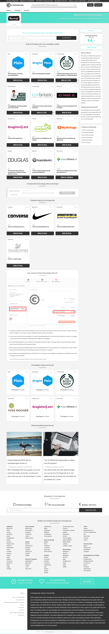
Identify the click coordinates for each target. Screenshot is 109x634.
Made (45, 528)
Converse (10, 207)
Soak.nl (9, 555)
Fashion (46, 555)
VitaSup (34, 118)
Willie (8, 565)
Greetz (8, 540)
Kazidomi (34, 151)
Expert (8, 536)
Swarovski (10, 239)
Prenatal (9, 551)
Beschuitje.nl (28, 530)
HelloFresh (28, 534)
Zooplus (9, 569)
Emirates (27, 547)
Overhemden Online (68, 526)
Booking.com (29, 546)
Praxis (8, 549)
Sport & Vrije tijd (49, 540)
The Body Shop (60, 54)
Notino (85, 565)
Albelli (85, 546)
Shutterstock (87, 547)
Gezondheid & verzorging (91, 555)
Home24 (9, 546)
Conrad (9, 532)
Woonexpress (48, 536)
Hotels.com (28, 551)
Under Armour (48, 551)
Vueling (27, 553)
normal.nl (91, 30)
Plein (9, 54)
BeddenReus (29, 561)
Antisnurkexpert (12, 86)
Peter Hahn (87, 536)
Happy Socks (10, 544)
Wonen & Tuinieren (31, 559)
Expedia (27, 549)
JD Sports (47, 547)
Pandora (65, 528)
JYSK (26, 567)
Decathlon (47, 546)
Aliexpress (66, 551)
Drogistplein (35, 54)
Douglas (10, 151)
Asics (45, 544)
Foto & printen (88, 544)
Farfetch (46, 561)
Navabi (46, 572)
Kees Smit (28, 569)
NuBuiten (46, 532)
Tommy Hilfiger (67, 538)
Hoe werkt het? (20, 600)
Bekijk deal (18, 80)
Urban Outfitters (67, 540)
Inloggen (90, 5)
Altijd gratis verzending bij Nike (27, 1)
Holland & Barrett (88, 561)
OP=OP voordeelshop (90, 532)
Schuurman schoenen (69, 530)
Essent (27, 565)
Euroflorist (9, 534)
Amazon (65, 553)
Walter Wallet (66, 542)
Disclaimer (21, 607)
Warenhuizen (67, 549)
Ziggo (8, 567)
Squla (8, 557)
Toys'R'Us (9, 563)
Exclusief (26, 10)
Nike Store (34, 207)
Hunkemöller (10, 547)
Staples (9, 559)
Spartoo (65, 532)
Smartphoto (87, 549)
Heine (64, 563)
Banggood (66, 555)
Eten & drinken (29, 526)
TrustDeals (21, 615)
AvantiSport (60, 207)
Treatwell (86, 567)
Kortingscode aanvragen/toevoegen (14, 602)
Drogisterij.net (11, 118)
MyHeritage (59, 118)
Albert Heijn (28, 528)
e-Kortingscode (49, 632)
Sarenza (9, 553)
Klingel (46, 570)
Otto (85, 534)
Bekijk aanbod (67, 177)
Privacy (22, 605)
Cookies (21, 610)
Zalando (65, 544)
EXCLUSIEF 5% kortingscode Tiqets (44, 1)
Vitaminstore (87, 569)
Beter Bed (28, 563)
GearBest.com (67, 561)
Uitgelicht (9, 526)
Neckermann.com (88, 530)
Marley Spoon (29, 538)
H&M (64, 565)
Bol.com (65, 557)
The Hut (86, 538)
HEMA (64, 567)
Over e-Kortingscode (18, 597)
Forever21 (47, 563)
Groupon (9, 542)
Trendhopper (47, 534)
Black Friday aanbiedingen (17, 612)
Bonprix (46, 557)
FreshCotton (47, 565)
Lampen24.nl (47, 526)
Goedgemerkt (10, 538)
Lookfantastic (35, 86)
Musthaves (47, 530)
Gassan (46, 569)
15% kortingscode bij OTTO (94, 1)
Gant (45, 567)
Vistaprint (86, 551)
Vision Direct (60, 151)
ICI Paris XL (59, 86)
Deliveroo (28, 532)
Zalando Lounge (67, 546)
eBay (64, 559)
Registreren (98, 5)
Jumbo (27, 536)
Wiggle (27, 555)
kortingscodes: (15, 1)
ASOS (8, 530)
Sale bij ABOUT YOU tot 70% (60, 1)
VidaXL (86, 540)
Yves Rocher (11, 398)
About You (9, 528)
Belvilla (27, 544)
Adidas (46, 542)
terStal (65, 536)
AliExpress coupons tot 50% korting (77, 1)
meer (39, 476)
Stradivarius (66, 534)
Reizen (27, 542)
